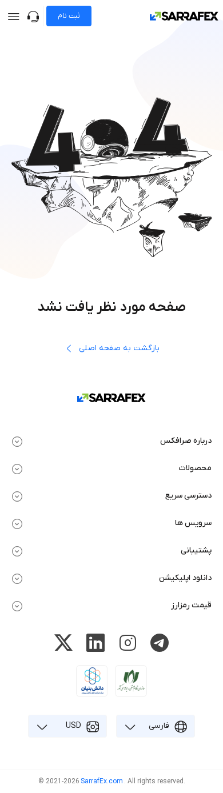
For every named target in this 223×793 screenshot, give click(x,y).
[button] (111, 441)
